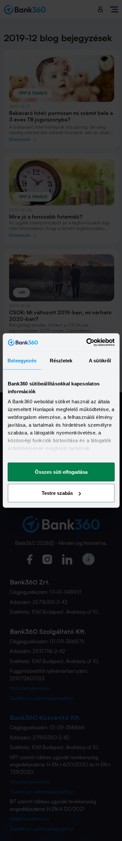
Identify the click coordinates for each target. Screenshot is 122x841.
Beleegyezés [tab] (21, 360)
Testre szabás (57, 493)
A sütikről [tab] (100, 360)
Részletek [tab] (61, 360)
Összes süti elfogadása (61, 471)
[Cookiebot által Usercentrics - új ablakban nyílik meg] (87, 342)
